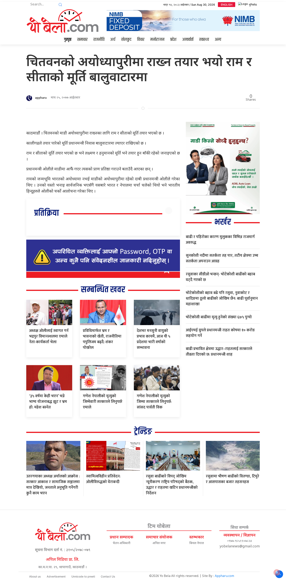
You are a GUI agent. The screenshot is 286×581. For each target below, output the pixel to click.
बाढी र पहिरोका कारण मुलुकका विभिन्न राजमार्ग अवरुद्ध (220, 240)
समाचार (82, 39)
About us (35, 576)
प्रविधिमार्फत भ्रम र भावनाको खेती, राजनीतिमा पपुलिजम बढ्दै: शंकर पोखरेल (102, 339)
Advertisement (56, 576)
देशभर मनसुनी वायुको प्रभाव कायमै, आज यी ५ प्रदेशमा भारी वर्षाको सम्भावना (153, 339)
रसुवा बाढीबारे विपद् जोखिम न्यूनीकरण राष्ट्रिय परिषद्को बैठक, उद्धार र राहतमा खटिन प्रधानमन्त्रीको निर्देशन (172, 484)
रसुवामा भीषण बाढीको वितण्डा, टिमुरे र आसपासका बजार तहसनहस (232, 479)
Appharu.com (224, 576)
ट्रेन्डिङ (143, 432)
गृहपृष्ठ (67, 39)
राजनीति (98, 39)
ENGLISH (226, 4)
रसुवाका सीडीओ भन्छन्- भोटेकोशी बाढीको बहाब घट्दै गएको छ (220, 277)
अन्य (218, 39)
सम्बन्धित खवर (103, 290)
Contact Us (108, 576)
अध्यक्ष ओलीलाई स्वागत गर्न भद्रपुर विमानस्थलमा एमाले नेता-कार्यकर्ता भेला (48, 336)
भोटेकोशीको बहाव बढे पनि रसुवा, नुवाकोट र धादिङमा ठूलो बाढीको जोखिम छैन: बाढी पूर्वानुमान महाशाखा (222, 298)
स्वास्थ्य (204, 39)
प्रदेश (173, 39)
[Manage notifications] (277, 572)
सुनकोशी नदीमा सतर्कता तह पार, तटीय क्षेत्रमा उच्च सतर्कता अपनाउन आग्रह (222, 258)
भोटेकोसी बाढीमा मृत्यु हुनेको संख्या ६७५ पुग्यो (219, 317)
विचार (140, 39)
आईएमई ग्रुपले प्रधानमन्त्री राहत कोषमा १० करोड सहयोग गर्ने (220, 333)
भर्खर (222, 222)
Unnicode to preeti (83, 576)
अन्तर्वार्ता (187, 39)
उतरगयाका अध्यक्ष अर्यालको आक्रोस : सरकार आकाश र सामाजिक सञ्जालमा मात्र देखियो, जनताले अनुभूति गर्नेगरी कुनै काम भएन (53, 484)
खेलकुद (126, 39)
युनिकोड (253, 4)
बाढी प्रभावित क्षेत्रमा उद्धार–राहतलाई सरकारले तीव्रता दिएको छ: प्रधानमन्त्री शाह (219, 351)
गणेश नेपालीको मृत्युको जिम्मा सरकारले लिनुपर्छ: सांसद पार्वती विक (154, 402)
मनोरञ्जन (157, 39)
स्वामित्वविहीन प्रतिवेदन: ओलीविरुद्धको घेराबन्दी (103, 479)
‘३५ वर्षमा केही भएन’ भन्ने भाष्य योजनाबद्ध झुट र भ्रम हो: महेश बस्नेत (48, 402)
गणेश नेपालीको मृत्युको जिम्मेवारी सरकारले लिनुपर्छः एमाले (102, 402)
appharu (41, 97)
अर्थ (112, 39)
